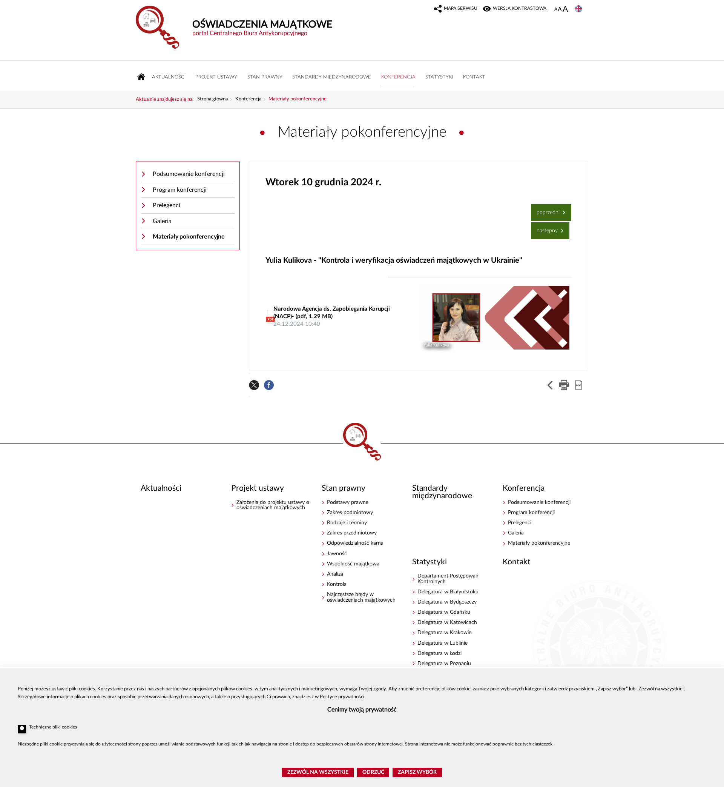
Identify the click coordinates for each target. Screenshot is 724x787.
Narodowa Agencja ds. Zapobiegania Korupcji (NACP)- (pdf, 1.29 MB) (331, 316)
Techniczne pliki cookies (53, 727)
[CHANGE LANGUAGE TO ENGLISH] (579, 9)
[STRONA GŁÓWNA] (141, 76)
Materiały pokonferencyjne (297, 99)
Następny (545, 227)
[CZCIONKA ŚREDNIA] (560, 9)
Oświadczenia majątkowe (362, 443)
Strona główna (212, 99)
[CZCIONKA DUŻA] (565, 10)
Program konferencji (180, 190)
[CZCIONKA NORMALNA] (555, 9)
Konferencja (248, 99)
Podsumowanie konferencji (189, 174)
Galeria (162, 221)
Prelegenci (166, 205)
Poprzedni (546, 209)
